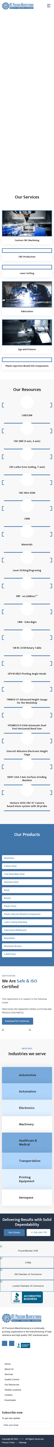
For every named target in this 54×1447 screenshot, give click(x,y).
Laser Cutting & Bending (15, 922)
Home (7, 1364)
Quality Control (12, 1379)
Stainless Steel (11, 882)
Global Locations (13, 1389)
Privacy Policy (8, 1442)
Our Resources (12, 1384)
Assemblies (9, 938)
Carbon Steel (10, 866)
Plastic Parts (10, 906)
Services (9, 1374)
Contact (8, 1395)
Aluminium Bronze (12, 946)
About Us (9, 1369)
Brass (6, 890)
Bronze (7, 898)
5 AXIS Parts (10, 954)
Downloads (10, 1400)
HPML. (22, 1439)
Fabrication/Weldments (15, 930)
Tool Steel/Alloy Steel (14, 874)
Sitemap (22, 1442)
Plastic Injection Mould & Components (22, 914)
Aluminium (9, 858)
